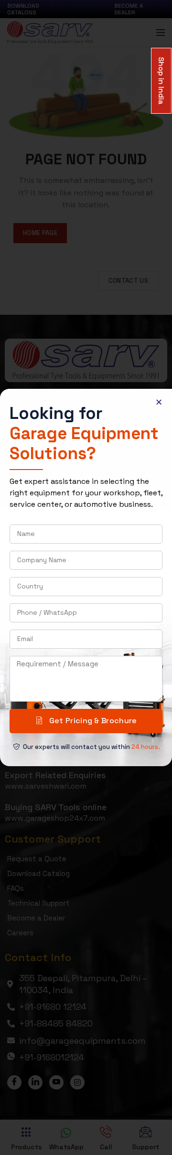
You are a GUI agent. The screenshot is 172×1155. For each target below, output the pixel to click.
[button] (158, 402)
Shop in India (161, 80)
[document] (86, 577)
